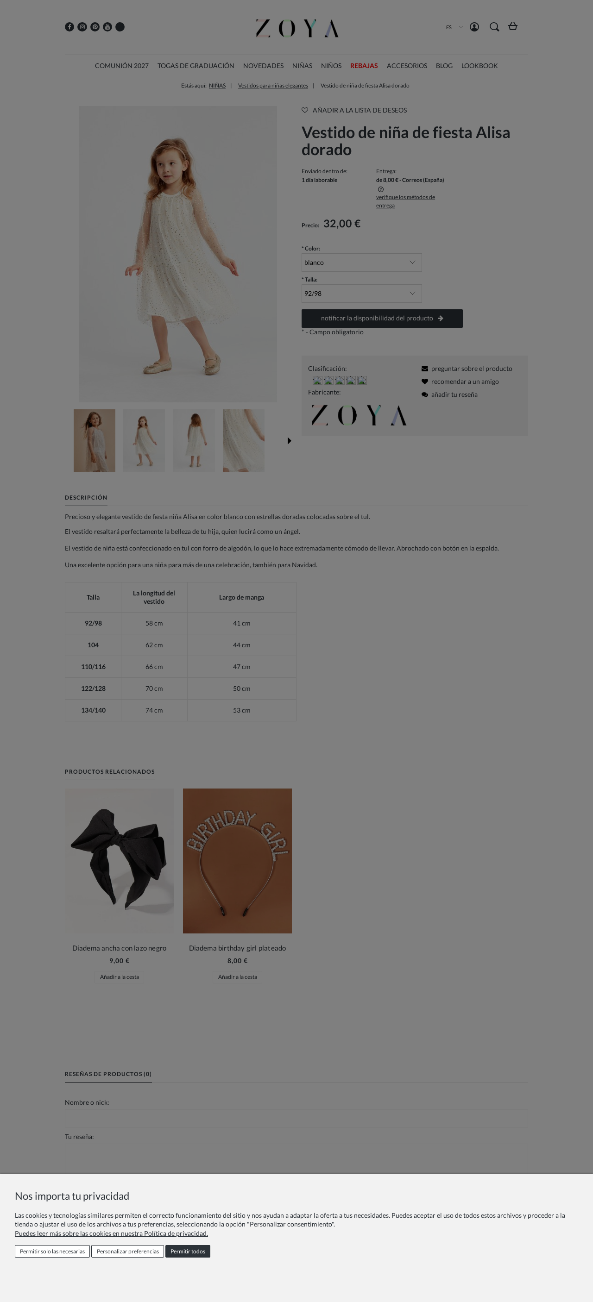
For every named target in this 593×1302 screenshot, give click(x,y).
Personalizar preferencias (128, 1251)
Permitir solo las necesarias (52, 1251)
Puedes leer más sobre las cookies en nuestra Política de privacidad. (111, 1233)
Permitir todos (187, 1251)
